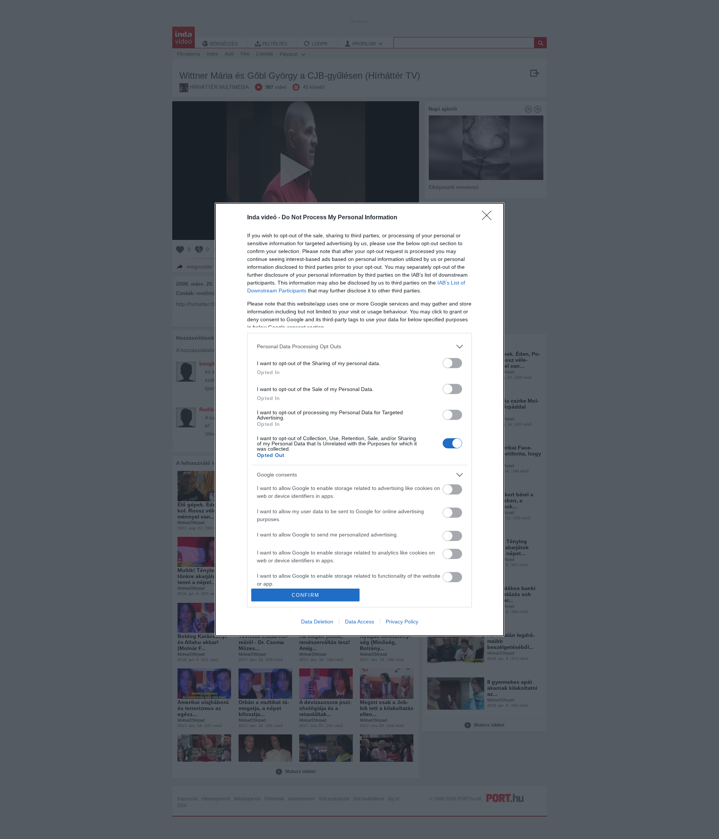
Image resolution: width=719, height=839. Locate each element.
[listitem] (359, 347)
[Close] (489, 218)
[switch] (452, 363)
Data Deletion (317, 622)
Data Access (359, 622)
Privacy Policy (402, 622)
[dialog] (359, 419)
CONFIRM (305, 595)
